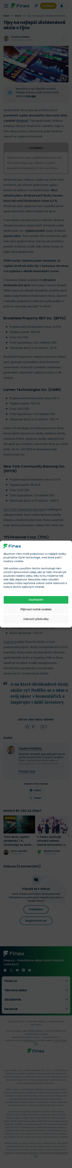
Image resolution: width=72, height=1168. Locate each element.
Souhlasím (36, 600)
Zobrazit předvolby (36, 619)
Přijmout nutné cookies (36, 609)
